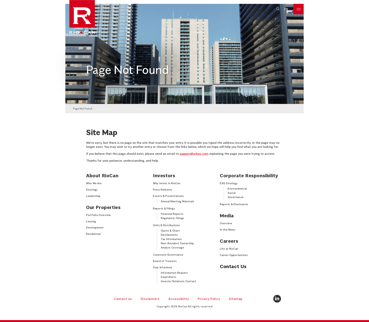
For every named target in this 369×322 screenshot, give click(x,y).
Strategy (92, 189)
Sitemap (235, 299)
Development (95, 227)
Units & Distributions (166, 225)
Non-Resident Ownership (177, 243)
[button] (278, 9)
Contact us (123, 299)
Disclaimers (150, 299)
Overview (226, 223)
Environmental (237, 188)
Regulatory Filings (172, 218)
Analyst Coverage (172, 247)
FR (286, 9)
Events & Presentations (168, 195)
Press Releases (162, 189)
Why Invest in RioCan (166, 183)
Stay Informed (162, 267)
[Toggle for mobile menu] (298, 9)
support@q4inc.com (194, 154)
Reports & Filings (164, 208)
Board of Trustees (165, 261)
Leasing (91, 221)
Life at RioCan (229, 248)
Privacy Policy (209, 299)
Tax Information (171, 239)
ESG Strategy (229, 183)
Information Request (174, 272)
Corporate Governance (168, 254)
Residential (93, 233)
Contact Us (233, 266)
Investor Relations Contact (178, 281)
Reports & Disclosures (234, 204)
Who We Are (94, 183)
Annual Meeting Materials (177, 201)
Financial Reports (172, 213)
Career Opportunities (234, 255)
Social (231, 192)
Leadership (93, 195)
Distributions (169, 234)
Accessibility (178, 299)
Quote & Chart (170, 230)
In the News (227, 229)
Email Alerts (168, 277)
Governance (236, 197)
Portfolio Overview (98, 215)
